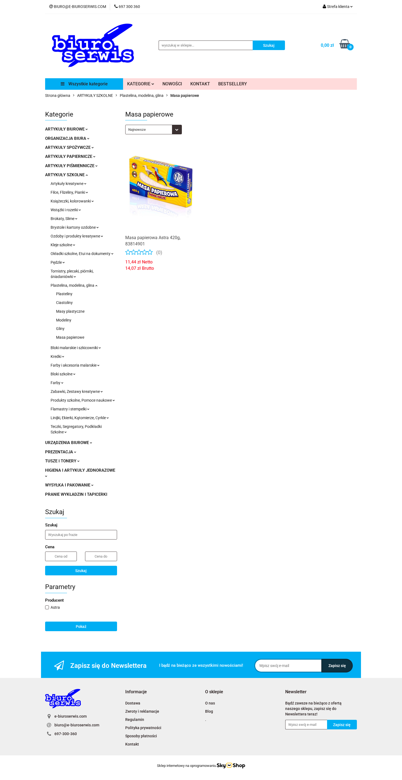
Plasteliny (64, 294)
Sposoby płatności (141, 736)
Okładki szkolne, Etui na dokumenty (81, 253)
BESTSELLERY (232, 83)
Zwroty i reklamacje (142, 711)
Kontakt (132, 744)
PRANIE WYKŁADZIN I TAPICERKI (76, 494)
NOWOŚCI (172, 83)
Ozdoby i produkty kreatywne (76, 236)
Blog (209, 711)
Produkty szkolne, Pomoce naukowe (82, 400)
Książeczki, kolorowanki (71, 201)
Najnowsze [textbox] (137, 129)
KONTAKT (200, 83)
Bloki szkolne (62, 374)
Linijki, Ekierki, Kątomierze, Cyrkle (79, 418)
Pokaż (81, 626)
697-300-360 (65, 734)
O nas (210, 703)
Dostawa (132, 703)
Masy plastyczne (70, 311)
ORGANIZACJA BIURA (66, 138)
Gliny (60, 328)
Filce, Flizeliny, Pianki (68, 192)
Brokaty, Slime (63, 218)
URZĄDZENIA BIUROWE (67, 442)
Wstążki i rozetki (65, 210)
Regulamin (134, 719)
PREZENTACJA (59, 452)
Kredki (56, 356)
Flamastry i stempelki (69, 409)
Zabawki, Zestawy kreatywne (76, 391)
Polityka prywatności (143, 728)
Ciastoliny (64, 302)
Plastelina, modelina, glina (73, 285)
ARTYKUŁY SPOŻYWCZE (68, 147)
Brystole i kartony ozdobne (74, 227)
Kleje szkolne (62, 245)
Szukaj (81, 571)
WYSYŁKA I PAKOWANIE (68, 485)
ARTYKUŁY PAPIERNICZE (69, 156)
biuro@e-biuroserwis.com (76, 725)
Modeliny (63, 320)
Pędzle (57, 262)
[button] (136, 692)
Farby (56, 383)
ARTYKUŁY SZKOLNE (65, 174)
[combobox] (153, 129)
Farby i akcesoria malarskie (74, 365)
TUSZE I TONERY (61, 461)
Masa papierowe (70, 337)
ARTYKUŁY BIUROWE (65, 129)
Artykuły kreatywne (67, 183)
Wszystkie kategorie (87, 83)
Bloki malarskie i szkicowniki (75, 348)
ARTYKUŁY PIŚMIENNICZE (70, 165)
